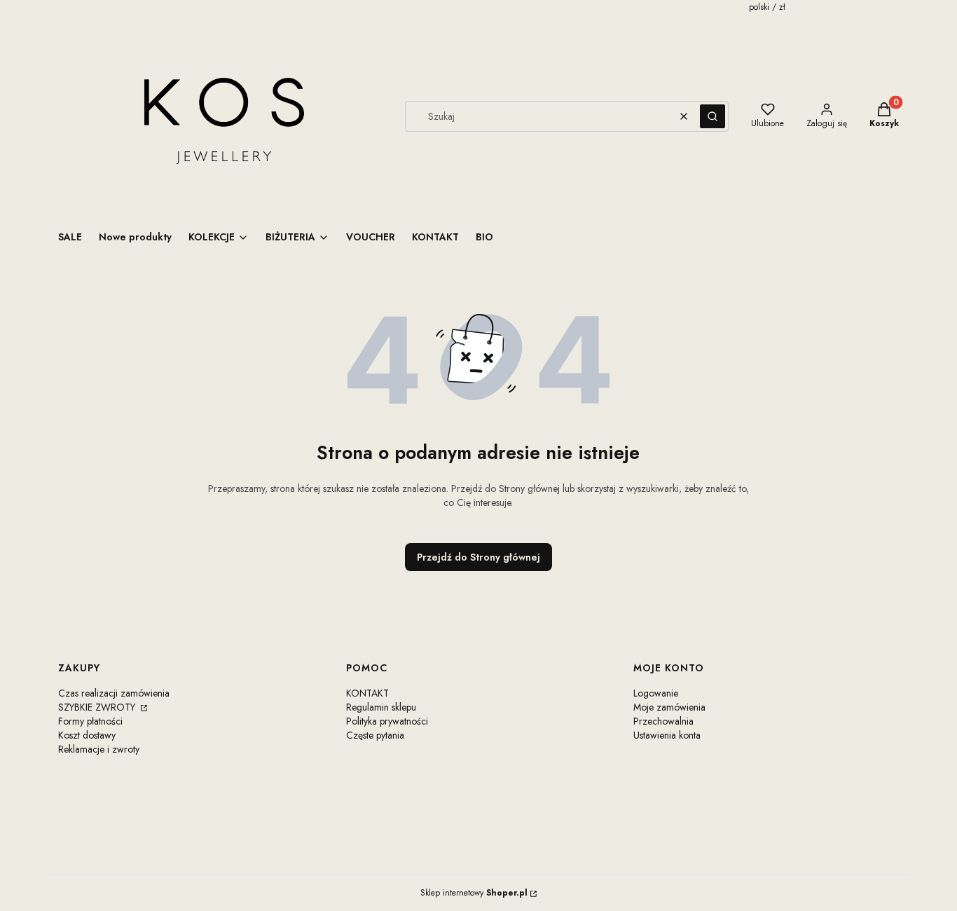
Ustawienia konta (667, 735)
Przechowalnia (663, 721)
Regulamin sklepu (381, 707)
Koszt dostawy (87, 735)
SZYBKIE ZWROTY (98, 707)
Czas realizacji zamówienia (114, 693)
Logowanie (655, 693)
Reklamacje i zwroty (98, 749)
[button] (712, 116)
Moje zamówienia (669, 707)
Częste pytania (375, 735)
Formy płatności (90, 721)
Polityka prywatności (387, 721)
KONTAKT (367, 693)
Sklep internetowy (474, 892)
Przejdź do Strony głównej (478, 557)
